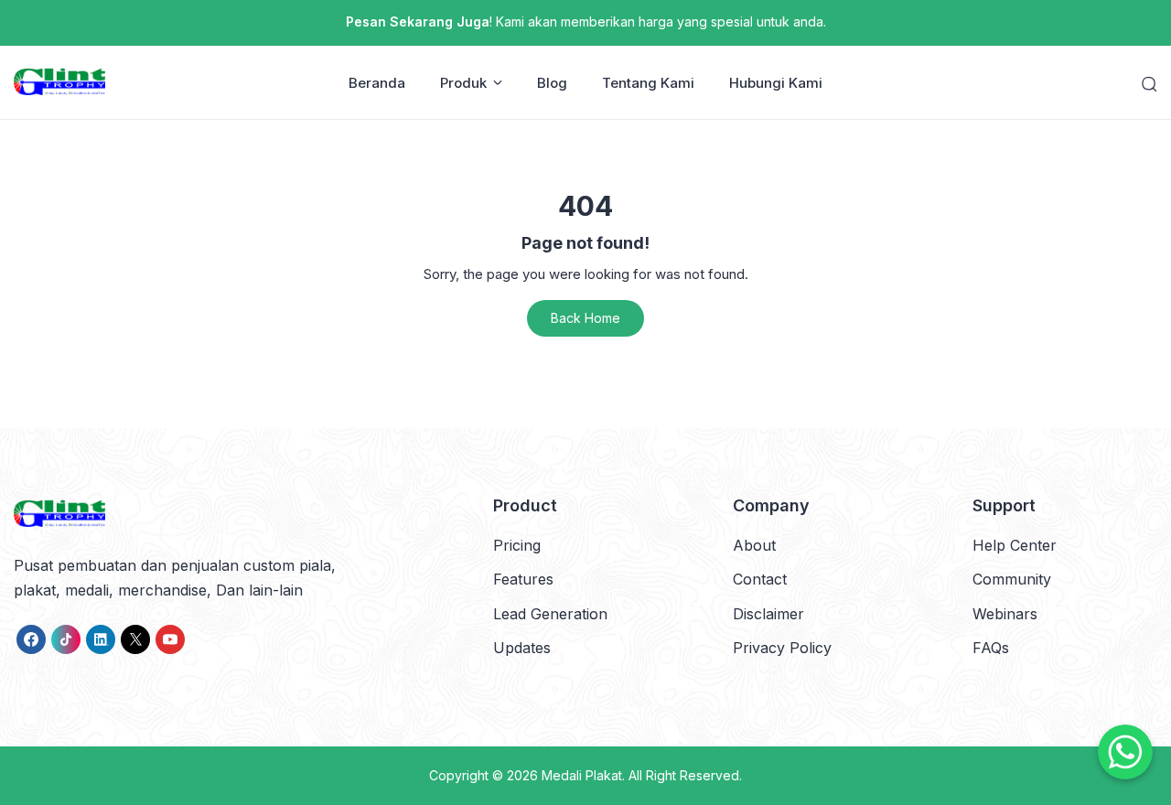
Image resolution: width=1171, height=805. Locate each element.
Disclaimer (768, 614)
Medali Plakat (582, 775)
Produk (463, 82)
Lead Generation (550, 614)
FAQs (990, 648)
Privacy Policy (782, 648)
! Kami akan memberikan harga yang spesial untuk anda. (586, 21)
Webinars (1004, 614)
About (754, 545)
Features (523, 579)
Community (1011, 579)
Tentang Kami (648, 82)
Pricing (517, 545)
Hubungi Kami (775, 82)
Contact (760, 579)
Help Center (1014, 545)
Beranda (377, 82)
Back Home (585, 318)
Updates (522, 648)
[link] (31, 639)
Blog (552, 82)
